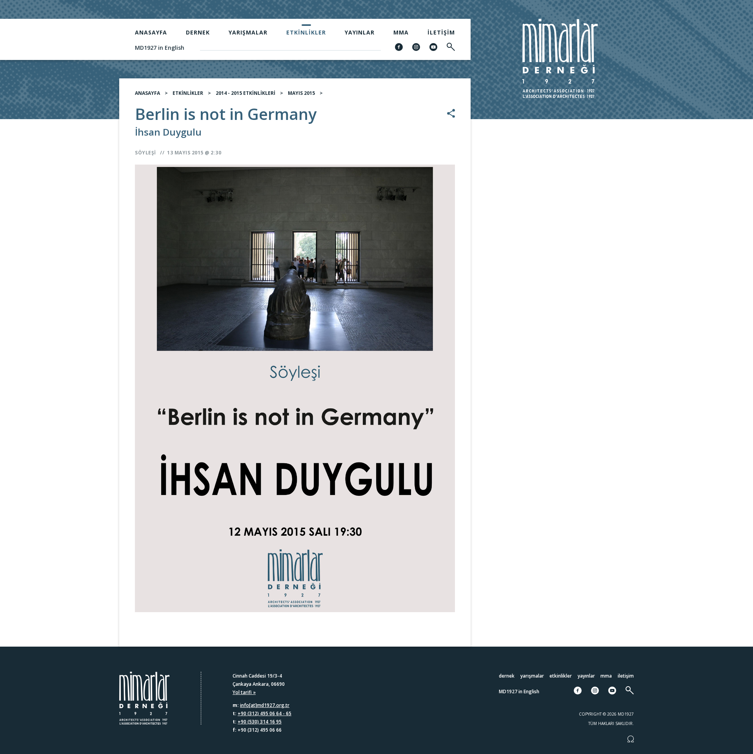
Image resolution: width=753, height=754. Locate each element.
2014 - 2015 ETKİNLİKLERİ (245, 93)
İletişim (441, 32)
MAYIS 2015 (301, 93)
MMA (401, 32)
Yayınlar (360, 32)
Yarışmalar (248, 32)
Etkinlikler (306, 32)
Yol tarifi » (244, 692)
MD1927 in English (159, 47)
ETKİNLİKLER (188, 93)
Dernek (198, 32)
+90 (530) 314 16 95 (260, 721)
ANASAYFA (147, 93)
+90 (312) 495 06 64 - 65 (264, 713)
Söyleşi (145, 152)
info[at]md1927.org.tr (264, 705)
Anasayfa (151, 32)
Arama (690, 379)
